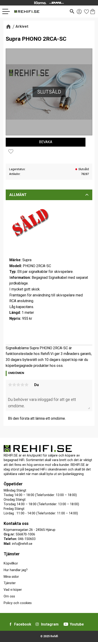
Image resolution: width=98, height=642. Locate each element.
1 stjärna (10, 385)
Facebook (22, 624)
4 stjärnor (22, 385)
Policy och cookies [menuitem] (18, 603)
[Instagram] (37, 624)
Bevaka (45, 142)
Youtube (77, 624)
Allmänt (18, 195)
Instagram (50, 624)
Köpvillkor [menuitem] (11, 563)
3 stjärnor (18, 385)
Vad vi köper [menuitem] (13, 590)
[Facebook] (10, 624)
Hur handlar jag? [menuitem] (16, 570)
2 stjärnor (14, 385)
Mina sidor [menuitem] (11, 577)
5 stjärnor (26, 385)
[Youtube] (66, 624)
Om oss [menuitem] (9, 596)
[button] (7, 11)
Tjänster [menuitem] (12, 553)
